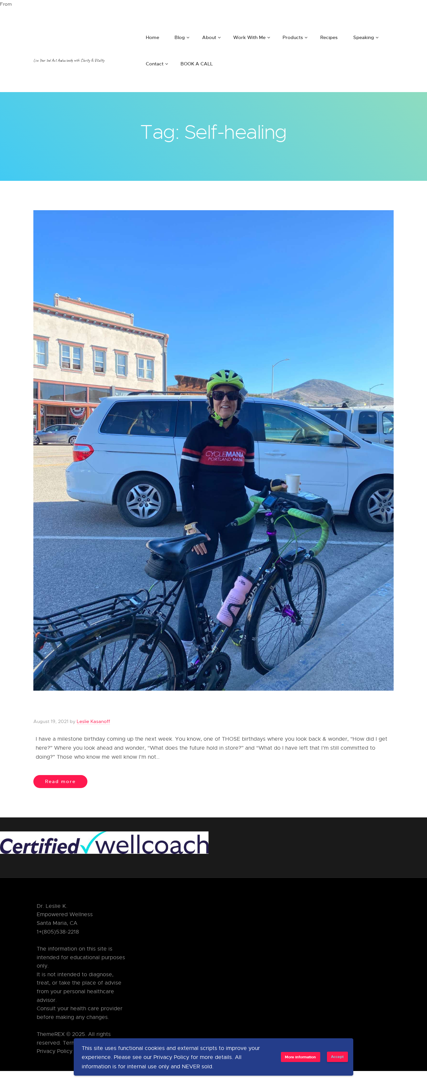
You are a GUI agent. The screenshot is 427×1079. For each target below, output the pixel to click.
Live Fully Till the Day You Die (110, 707)
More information (300, 1057)
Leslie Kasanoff (93, 721)
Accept (337, 1056)
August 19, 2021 (50, 721)
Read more (60, 781)
